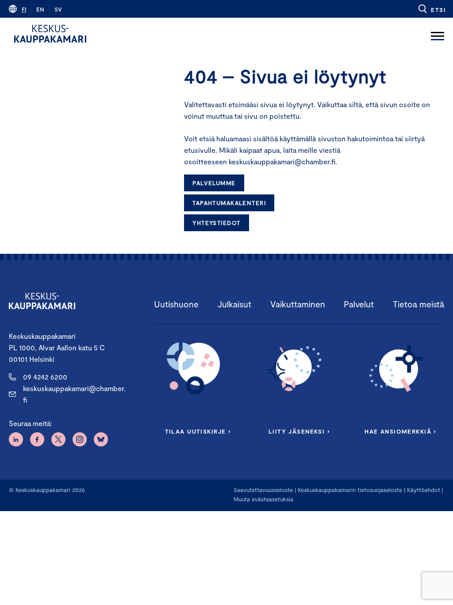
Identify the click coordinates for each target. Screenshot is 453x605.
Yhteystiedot (216, 222)
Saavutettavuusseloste (263, 489)
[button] (431, 9)
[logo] (50, 34)
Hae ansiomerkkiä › (400, 431)
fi (24, 9)
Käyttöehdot (423, 489)
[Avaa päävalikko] (437, 33)
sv (58, 9)
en (40, 9)
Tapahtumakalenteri (229, 202)
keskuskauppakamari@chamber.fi (74, 394)
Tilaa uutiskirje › (198, 431)
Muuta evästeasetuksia (263, 499)
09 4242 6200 (45, 376)
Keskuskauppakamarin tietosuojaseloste (349, 489)
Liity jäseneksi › (299, 431)
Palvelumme (213, 182)
